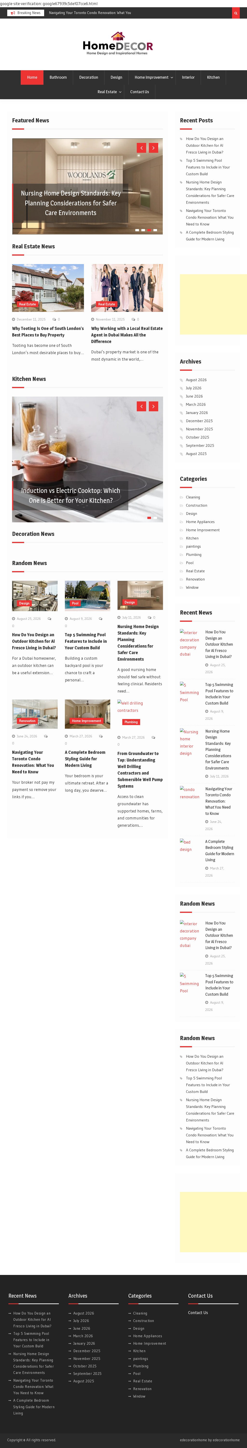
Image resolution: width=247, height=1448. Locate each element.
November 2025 (199, 429)
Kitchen (213, 77)
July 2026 (193, 387)
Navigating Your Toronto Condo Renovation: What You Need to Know (209, 217)
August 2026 (196, 379)
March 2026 (196, 404)
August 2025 (196, 453)
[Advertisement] (213, 304)
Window (192, 587)
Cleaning (193, 497)
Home (32, 77)
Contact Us (139, 91)
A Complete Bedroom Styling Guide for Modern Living (85, 759)
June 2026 (194, 396)
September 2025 (200, 445)
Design (116, 77)
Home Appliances (200, 521)
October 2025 (197, 437)
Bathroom (58, 77)
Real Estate (107, 91)
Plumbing (131, 722)
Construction (196, 505)
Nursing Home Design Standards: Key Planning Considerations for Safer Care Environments (71, 203)
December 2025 (199, 420)
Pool (75, 603)
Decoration (88, 77)
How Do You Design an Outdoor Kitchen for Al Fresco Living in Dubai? (34, 641)
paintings (193, 546)
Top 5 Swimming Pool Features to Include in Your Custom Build (86, 641)
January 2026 (197, 412)
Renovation (27, 721)
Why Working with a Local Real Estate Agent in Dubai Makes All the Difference (127, 335)
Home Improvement (151, 77)
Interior (188, 77)
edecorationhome (226, 1440)
